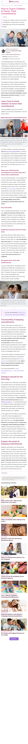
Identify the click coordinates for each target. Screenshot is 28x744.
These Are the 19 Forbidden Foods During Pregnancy (12, 577)
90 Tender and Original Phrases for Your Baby (12, 634)
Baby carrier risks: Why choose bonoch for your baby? (11, 501)
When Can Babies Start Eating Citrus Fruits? (13, 520)
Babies (2, 499)
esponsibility (16, 151)
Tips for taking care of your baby (9, 593)
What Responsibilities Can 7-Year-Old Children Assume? (12, 371)
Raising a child (10, 5)
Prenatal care (4, 574)
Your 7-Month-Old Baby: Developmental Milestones (10, 596)
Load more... (14, 639)
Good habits (4, 537)
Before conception (6, 556)
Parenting (3, 5)
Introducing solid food (7, 518)
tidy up (23, 164)
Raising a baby (4, 612)
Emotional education (6, 631)
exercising (8, 151)
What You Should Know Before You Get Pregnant (13, 558)
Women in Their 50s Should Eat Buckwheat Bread (11, 539)
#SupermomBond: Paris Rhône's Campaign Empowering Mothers (11, 615)
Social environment (18, 5)
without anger (12, 188)
